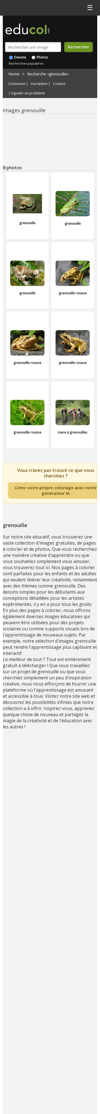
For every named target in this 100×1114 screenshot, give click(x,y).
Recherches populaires (26, 63)
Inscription (39, 83)
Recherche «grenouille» (48, 74)
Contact (59, 83)
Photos (42, 57)
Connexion (16, 83)
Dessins (19, 57)
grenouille (27, 223)
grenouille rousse (73, 293)
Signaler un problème (28, 93)
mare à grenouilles (73, 432)
